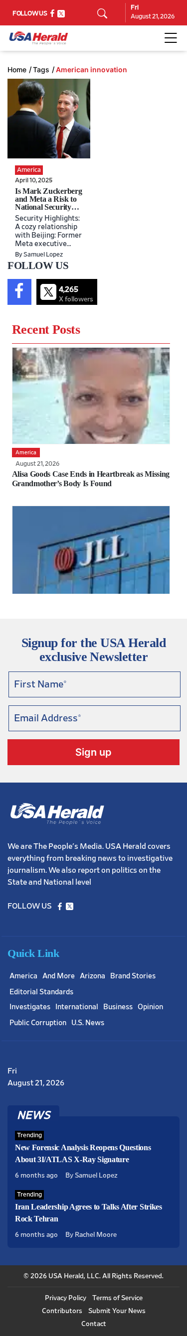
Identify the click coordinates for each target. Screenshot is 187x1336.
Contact (93, 1324)
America (23, 976)
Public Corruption (37, 1023)
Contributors (62, 1311)
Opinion (150, 1007)
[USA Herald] (38, 38)
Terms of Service (117, 1298)
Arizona (92, 976)
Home (16, 70)
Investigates (29, 1007)
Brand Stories (133, 976)
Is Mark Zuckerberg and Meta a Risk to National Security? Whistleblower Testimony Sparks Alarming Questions (48, 211)
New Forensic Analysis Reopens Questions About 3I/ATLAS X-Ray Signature (83, 1153)
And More (58, 976)
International (76, 1007)
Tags (41, 70)
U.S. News (87, 1023)
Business (118, 1007)
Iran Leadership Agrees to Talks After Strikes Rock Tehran (88, 1212)
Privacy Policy (65, 1298)
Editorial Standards (41, 992)
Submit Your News (117, 1311)
